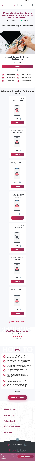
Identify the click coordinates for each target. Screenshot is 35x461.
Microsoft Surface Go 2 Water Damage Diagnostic (17, 195)
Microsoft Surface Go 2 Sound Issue (17, 258)
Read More (17, 391)
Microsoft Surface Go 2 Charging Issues (17, 226)
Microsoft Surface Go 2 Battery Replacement (17, 99)
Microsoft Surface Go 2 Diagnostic (17, 163)
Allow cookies (25, 456)
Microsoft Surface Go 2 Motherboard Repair (17, 290)
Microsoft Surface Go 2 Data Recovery (17, 131)
